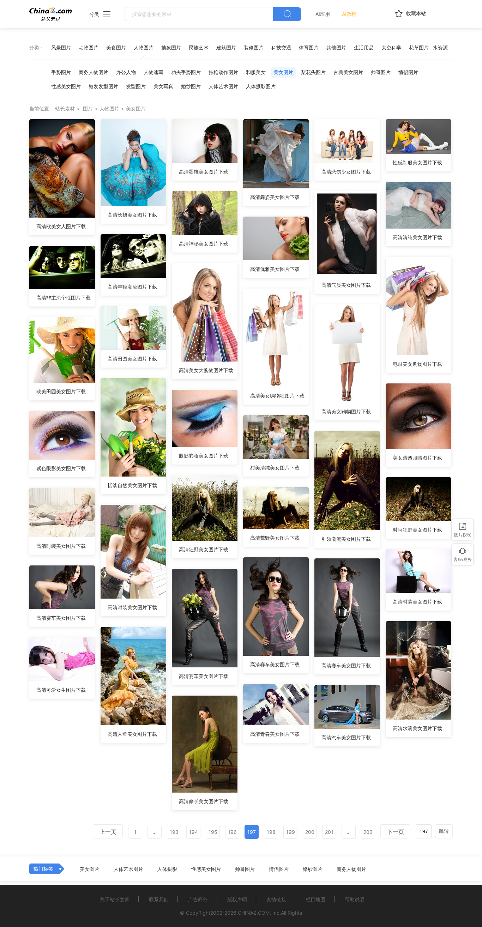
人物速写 (153, 72)
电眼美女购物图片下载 (417, 364)
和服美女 (256, 72)
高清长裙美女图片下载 (132, 215)
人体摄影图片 (261, 86)
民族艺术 (199, 47)
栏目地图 (315, 899)
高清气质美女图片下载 (346, 285)
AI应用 (322, 14)
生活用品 (364, 47)
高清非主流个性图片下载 (63, 298)
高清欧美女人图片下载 (61, 226)
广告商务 (198, 899)
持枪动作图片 (223, 72)
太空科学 (391, 47)
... (154, 832)
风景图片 (61, 47)
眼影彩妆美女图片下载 (203, 456)
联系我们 (159, 899)
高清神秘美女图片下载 (203, 244)
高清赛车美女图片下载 (275, 664)
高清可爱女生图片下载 (61, 690)
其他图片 (336, 47)
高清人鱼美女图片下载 (132, 734)
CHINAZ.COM (254, 913)
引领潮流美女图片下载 (346, 539)
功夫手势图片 (186, 72)
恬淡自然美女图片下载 (132, 485)
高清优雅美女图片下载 (275, 269)
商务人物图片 (93, 72)
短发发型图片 (103, 86)
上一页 (108, 831)
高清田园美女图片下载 (132, 359)
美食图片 (116, 47)
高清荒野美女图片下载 (275, 538)
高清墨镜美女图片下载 (203, 172)
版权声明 (237, 899)
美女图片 (283, 72)
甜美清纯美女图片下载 (275, 468)
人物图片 (143, 47)
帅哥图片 (381, 72)
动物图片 (88, 47)
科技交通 (281, 47)
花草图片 (419, 47)
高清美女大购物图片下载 (206, 370)
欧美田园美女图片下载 (61, 391)
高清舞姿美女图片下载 (275, 197)
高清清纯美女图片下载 (417, 237)
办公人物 (126, 72)
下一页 (395, 831)
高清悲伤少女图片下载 (346, 172)
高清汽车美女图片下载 (346, 737)
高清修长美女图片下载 (203, 801)
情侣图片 (408, 72)
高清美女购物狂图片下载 (277, 396)
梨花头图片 (313, 72)
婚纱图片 (191, 86)
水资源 (440, 47)
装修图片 (254, 47)
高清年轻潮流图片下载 (132, 287)
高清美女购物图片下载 (346, 411)
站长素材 (65, 108)
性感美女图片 (66, 86)
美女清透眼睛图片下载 (417, 458)
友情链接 (276, 899)
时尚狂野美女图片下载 (417, 530)
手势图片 (61, 72)
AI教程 (349, 14)
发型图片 (136, 86)
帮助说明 (354, 899)
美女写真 (163, 86)
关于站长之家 (114, 899)
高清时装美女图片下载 (61, 546)
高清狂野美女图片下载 (203, 549)
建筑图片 (226, 47)
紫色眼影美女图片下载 (61, 468)
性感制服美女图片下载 (417, 162)
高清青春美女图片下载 (275, 734)
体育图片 (309, 47)
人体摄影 (167, 869)
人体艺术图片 (223, 86)
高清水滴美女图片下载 (417, 728)
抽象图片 (171, 47)
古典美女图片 (348, 72)
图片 (88, 108)
